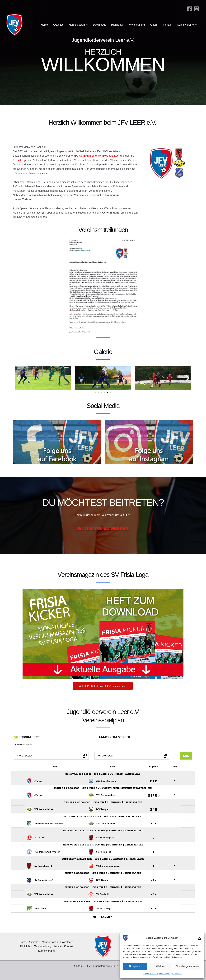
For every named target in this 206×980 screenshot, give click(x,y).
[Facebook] (190, 9)
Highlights (117, 24)
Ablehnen (160, 966)
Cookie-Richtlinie (150, 974)
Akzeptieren (135, 966)
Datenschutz (164, 974)
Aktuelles (58, 24)
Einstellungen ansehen (187, 966)
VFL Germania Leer (85, 155)
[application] (86, 24)
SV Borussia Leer (109, 155)
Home (44, 24)
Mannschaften (77, 24)
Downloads (99, 24)
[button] (199, 937)
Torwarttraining (136, 24)
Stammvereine (185, 24)
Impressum (177, 974)
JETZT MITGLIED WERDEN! (103, 528)
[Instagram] (196, 9)
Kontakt (167, 24)
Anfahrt (154, 24)
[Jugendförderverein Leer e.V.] (125, 937)
